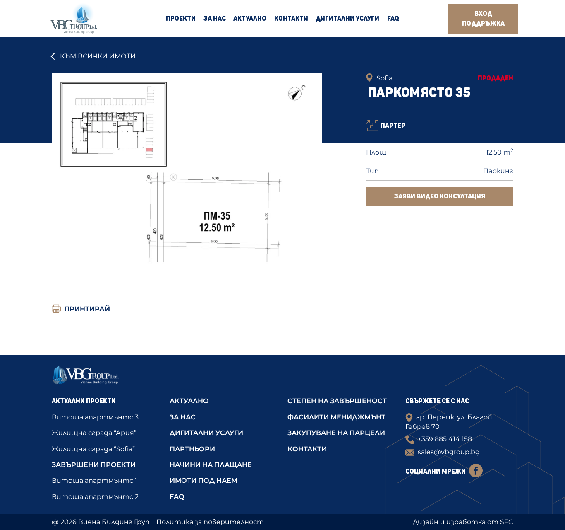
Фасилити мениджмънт (336, 417)
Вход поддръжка (483, 19)
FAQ (393, 19)
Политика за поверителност (210, 522)
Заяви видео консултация (439, 196)
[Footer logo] (106, 377)
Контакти (291, 19)
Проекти (181, 19)
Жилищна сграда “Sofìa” (93, 449)
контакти (307, 449)
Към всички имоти (98, 56)
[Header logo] (74, 18)
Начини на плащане (211, 465)
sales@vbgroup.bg (449, 452)
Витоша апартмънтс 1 (94, 480)
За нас (214, 19)
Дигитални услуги (347, 19)
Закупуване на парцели (336, 433)
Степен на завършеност (337, 401)
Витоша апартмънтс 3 (95, 417)
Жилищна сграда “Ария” (94, 433)
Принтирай (87, 309)
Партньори (192, 449)
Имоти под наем (203, 480)
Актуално (249, 19)
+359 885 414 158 (445, 439)
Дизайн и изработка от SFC (463, 522)
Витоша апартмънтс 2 (95, 497)
